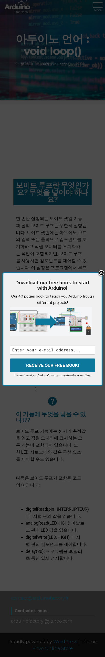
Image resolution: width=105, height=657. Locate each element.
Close (101, 273)
